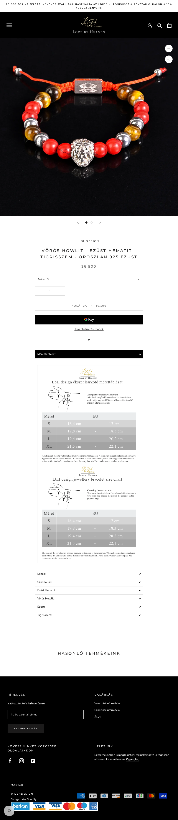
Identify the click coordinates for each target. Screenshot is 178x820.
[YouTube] (33, 760)
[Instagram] (21, 760)
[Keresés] (159, 25)
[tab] (89, 354)
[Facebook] (10, 760)
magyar (17, 785)
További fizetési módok (89, 329)
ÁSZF (97, 717)
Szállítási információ (107, 710)
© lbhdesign (22, 793)
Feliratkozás (26, 728)
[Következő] (100, 223)
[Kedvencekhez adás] (89, 340)
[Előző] (78, 223)
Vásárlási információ (107, 703)
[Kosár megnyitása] (169, 25)
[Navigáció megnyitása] (9, 25)
